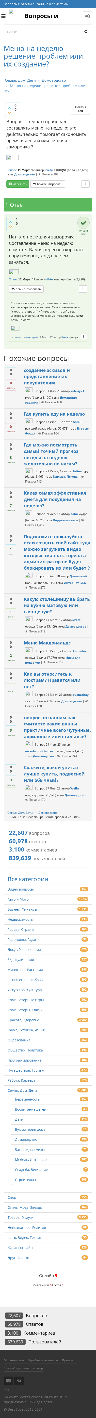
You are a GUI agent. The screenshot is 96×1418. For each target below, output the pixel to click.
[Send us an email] (8, 1380)
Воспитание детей (30, 1109)
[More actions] (85, 184)
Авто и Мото (18, 899)
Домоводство (24, 174)
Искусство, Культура (25, 989)
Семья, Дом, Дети (22, 1090)
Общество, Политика (25, 1050)
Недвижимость (20, 919)
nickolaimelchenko (39, 751)
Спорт (13, 1197)
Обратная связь (14, 1360)
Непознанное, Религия (27, 1227)
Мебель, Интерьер (31, 1159)
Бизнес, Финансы (22, 909)
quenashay (80, 695)
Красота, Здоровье (23, 1020)
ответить (20, 184)
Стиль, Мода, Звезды (25, 1207)
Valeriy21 (77, 391)
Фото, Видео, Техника (26, 1237)
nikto (49, 279)
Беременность (27, 1099)
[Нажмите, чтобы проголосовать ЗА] (9, 107)
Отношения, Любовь (25, 979)
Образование (19, 1040)
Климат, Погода (65, 476)
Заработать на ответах (43, 1360)
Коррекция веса (65, 520)
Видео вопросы (21, 889)
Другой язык (18, 1257)
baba (74, 514)
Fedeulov (80, 651)
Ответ (13, 279)
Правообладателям (16, 1368)
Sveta (49, 170)
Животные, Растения (25, 969)
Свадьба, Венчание (31, 1169)
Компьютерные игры (26, 1000)
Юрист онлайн (20, 1247)
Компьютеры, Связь (25, 1010)
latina (77, 471)
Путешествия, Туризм (26, 1070)
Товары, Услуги (20, 1217)
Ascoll (77, 422)
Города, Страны (21, 929)
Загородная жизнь (30, 1149)
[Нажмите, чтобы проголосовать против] (9, 112)
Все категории (28, 879)
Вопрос (11, 170)
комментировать (49, 184)
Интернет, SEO (75, 582)
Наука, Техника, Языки (26, 1030)
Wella (74, 788)
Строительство (27, 1179)
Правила (67, 1360)
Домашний (78, 576)
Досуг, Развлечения (24, 949)
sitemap (38, 1368)
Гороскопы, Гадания (25, 939)
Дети (19, 1119)
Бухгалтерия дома (30, 1129)
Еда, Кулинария (21, 959)
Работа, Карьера (21, 1080)
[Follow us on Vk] (19, 1380)
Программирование (25, 1060)
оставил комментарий (24, 337)
